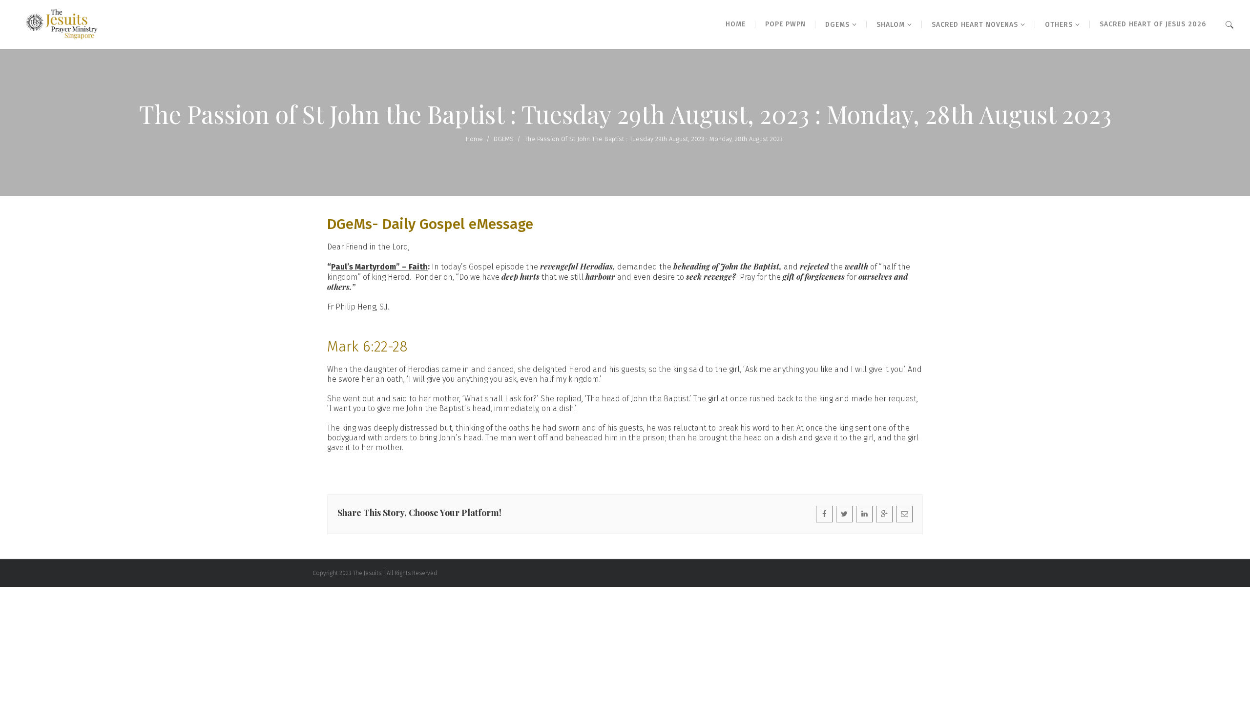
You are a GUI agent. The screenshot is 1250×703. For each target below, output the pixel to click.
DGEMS (504, 139)
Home (474, 139)
